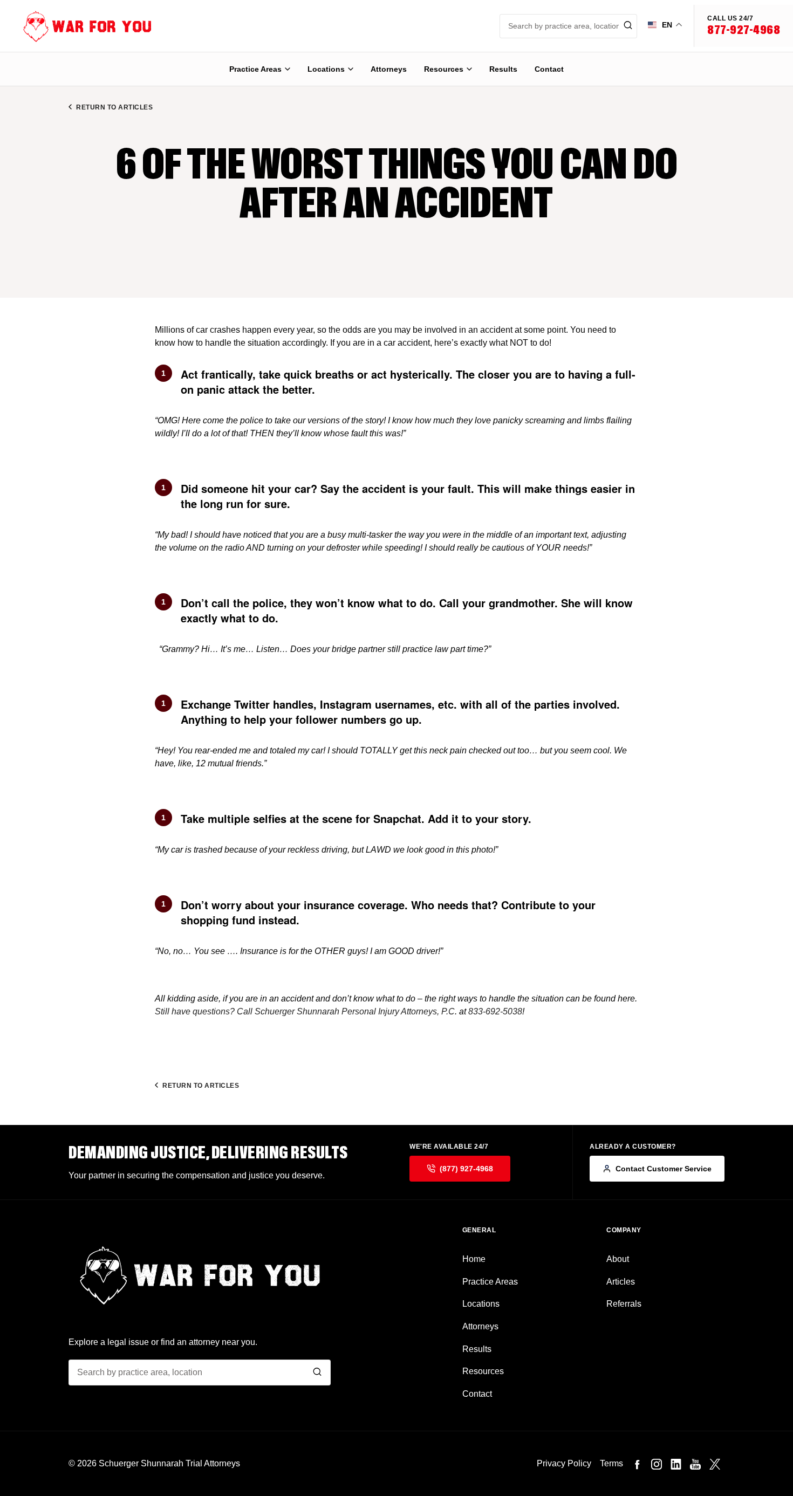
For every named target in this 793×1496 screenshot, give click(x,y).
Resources (443, 69)
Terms (611, 1463)
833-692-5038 (495, 1011)
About (617, 1259)
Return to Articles (114, 107)
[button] (743, 26)
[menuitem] (260, 69)
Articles (620, 1281)
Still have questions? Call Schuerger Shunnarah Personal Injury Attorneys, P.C (305, 1011)
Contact (549, 69)
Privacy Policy (564, 1463)
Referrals (623, 1303)
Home (474, 1259)
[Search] (317, 1372)
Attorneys (389, 69)
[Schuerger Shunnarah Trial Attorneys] (78, 26)
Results (503, 69)
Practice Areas (255, 69)
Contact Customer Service (664, 1168)
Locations (326, 69)
